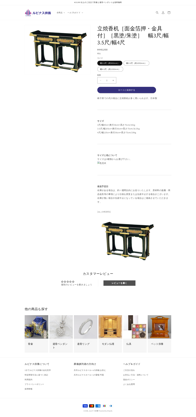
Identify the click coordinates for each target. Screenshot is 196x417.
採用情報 (28, 389)
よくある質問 (129, 384)
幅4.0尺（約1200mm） (110, 69)
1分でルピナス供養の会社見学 (38, 370)
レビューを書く (119, 283)
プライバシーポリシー (34, 384)
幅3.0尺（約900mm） (109, 63)
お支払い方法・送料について (136, 375)
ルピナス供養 (93, 411)
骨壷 (30, 343)
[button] (60, 12)
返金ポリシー (129, 379)
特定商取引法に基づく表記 (36, 375)
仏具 (128, 343)
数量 (99, 75)
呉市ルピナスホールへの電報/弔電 (89, 375)
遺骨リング (83, 343)
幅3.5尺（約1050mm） (136, 63)
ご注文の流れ (129, 370)
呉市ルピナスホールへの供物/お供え (90, 370)
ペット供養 (157, 343)
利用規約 (28, 379)
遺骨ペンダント (60, 345)
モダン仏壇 (108, 343)
